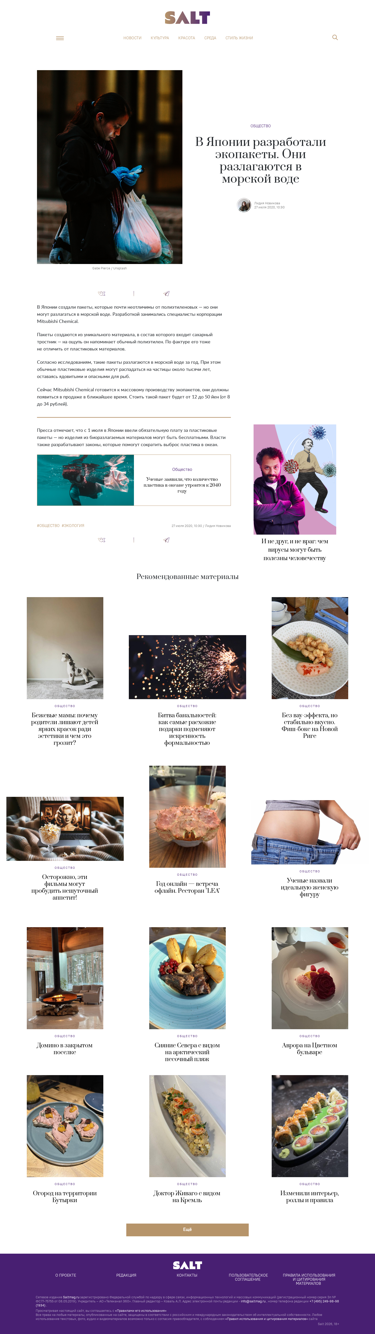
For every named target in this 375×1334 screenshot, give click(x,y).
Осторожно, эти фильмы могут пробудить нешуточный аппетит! (64, 887)
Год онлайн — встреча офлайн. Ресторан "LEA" (187, 887)
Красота (186, 38)
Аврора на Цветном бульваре (309, 1049)
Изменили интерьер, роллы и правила (309, 1197)
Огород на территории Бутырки (65, 1197)
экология (74, 526)
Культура (160, 38)
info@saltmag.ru (253, 1301)
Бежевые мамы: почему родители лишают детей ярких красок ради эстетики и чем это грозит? (64, 729)
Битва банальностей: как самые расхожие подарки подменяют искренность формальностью (187, 729)
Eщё (187, 1229)
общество (49, 526)
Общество (261, 125)
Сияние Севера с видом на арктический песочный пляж (187, 1052)
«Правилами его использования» (141, 1310)
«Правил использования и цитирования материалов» (266, 1319)
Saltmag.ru (71, 1297)
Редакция (126, 1275)
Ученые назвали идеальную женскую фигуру (310, 887)
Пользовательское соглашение (249, 1277)
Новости (132, 38)
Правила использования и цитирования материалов (309, 1279)
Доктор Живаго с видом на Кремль (187, 1197)
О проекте (65, 1275)
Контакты (187, 1275)
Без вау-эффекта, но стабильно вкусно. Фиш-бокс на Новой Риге (310, 726)
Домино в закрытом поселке (65, 1049)
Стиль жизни (239, 38)
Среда (210, 38)
